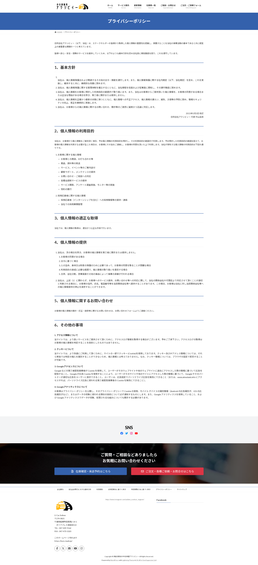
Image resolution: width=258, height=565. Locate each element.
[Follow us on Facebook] (57, 548)
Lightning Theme (128, 560)
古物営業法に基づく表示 (117, 489)
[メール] (69, 548)
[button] (90, 471)
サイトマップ (182, 489)
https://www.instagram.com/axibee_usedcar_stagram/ (124, 499)
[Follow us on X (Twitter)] (63, 548)
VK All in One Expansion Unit (146, 560)
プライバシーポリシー (164, 489)
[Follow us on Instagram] (81, 548)
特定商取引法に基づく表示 (140, 489)
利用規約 (99, 489)
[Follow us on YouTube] (75, 548)
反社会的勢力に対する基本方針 (80, 489)
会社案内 (60, 489)
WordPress (114, 560)
